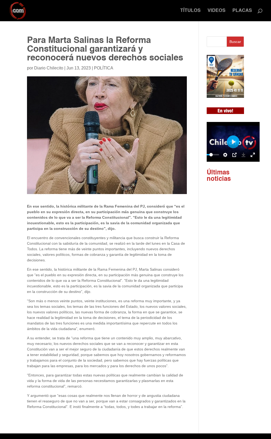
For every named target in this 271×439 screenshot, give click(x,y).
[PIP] (234, 155)
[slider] (211, 154)
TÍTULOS (190, 11)
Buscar (235, 41)
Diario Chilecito (48, 68)
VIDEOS (216, 11)
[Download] (243, 155)
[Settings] (225, 155)
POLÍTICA (103, 68)
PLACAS (242, 11)
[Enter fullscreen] (253, 155)
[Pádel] (225, 96)
